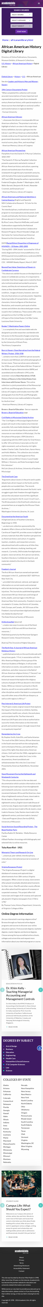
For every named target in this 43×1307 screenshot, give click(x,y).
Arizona (6, 1088)
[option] (21, 990)
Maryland (7, 1141)
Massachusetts (9, 1144)
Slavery (4, 85)
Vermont (24, 1137)
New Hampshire (27, 1088)
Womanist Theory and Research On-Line (17, 852)
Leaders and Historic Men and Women (23, 81)
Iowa (5, 1125)
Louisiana (7, 1135)
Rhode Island (26, 1119)
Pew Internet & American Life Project (16, 704)
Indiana (6, 1122)
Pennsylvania (26, 1116)
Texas (23, 1131)
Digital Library (7, 77)
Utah (23, 1134)
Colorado (6, 1098)
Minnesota (7, 1150)
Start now (21, 31)
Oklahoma (25, 1110)
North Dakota (26, 1103)
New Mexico (26, 1094)
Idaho (5, 1116)
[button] (38, 3)
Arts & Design (11, 1046)
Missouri (6, 1156)
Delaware (7, 1104)
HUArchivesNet (8, 622)
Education (10, 1052)
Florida (6, 1107)
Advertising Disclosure (21, 1266)
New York (25, 1097)
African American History (22, 63)
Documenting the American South (15, 516)
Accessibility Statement (22, 1268)
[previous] (2, 990)
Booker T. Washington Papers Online (16, 326)
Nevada (24, 1085)
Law (7, 1068)
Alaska (6, 1085)
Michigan (7, 1147)
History (17, 77)
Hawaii (6, 1113)
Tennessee (25, 1128)
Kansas (6, 1129)
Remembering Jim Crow (11, 734)
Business (9, 1049)
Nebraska (7, 1162)
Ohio (23, 1107)
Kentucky (7, 1132)
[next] (40, 990)
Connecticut (8, 1101)
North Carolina (27, 1100)
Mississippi (7, 1153)
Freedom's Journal (9, 569)
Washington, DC (27, 1143)
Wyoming (25, 1149)
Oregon (24, 1113)
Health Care (11, 1058)
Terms (22, 1263)
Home (5, 39)
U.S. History (6, 63)
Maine (5, 1138)
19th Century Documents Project (14, 90)
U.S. (23, 77)
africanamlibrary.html (22, 39)
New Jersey (25, 1091)
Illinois (6, 1119)
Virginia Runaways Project (12, 867)
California (7, 1094)
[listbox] (21, 990)
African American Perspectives (13, 150)
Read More (13, 1027)
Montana (6, 1159)
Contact (21, 1271)
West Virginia (26, 1146)
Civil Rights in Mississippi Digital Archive (18, 417)
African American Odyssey (12, 117)
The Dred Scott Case (10, 477)
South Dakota (26, 1125)
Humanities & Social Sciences (17, 1061)
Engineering (10, 1055)
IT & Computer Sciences (15, 1064)
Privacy (21, 1260)
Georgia (6, 1110)
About (21, 1257)
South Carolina (27, 1122)
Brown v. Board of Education (13, 413)
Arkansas (7, 1091)
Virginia (24, 1140)
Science (9, 1071)
